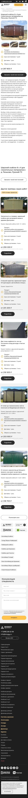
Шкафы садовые (5, 688)
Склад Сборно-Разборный (9, 540)
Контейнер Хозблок (7, 536)
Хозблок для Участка (8, 553)
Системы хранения (7, 717)
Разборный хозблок (7, 544)
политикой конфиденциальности (16, 612)
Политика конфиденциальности (10, 779)
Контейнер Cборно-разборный (10, 565)
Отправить (14, 617)
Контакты (3, 735)
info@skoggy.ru (6, 634)
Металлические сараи (7, 649)
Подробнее (7, 253)
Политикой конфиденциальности (9, 788)
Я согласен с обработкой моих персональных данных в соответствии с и (14, 612)
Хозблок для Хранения (8, 549)
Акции (2, 761)
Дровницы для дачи (6, 713)
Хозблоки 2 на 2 (5, 702)
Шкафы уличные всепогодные (9, 685)
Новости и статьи (6, 748)
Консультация (18, 4)
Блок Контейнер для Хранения (10, 561)
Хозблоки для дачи (6, 691)
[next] (26, 44)
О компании (4, 737)
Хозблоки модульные (7, 707)
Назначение (4, 753)
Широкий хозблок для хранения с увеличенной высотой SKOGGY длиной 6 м (15, 485)
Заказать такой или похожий (13, 75)
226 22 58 (7, 632)
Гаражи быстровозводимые (9, 656)
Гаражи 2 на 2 (5, 666)
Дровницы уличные (6, 710)
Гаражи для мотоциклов (8, 663)
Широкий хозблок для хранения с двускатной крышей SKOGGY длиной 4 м (15, 231)
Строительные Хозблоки (9, 570)
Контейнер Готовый (7, 557)
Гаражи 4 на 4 (5, 671)
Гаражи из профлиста (7, 674)
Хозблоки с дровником (7, 697)
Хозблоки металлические (8, 694)
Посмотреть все (14, 517)
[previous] (2, 204)
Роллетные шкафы (6, 683)
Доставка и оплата (6, 740)
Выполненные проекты (7, 750)
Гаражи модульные (6, 658)
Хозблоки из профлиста (7, 704)
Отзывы (3, 745)
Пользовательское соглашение (10, 777)
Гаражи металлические (7, 661)
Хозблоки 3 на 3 (5, 699)
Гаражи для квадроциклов (8, 669)
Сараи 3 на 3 (4, 647)
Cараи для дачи (5, 644)
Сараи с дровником (6, 652)
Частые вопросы (5, 755)
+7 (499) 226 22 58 (6, 1)
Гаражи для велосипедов (8, 676)
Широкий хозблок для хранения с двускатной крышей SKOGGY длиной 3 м (15, 420)
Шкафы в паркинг (6, 680)
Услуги (3, 742)
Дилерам (3, 758)
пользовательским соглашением (10, 613)
